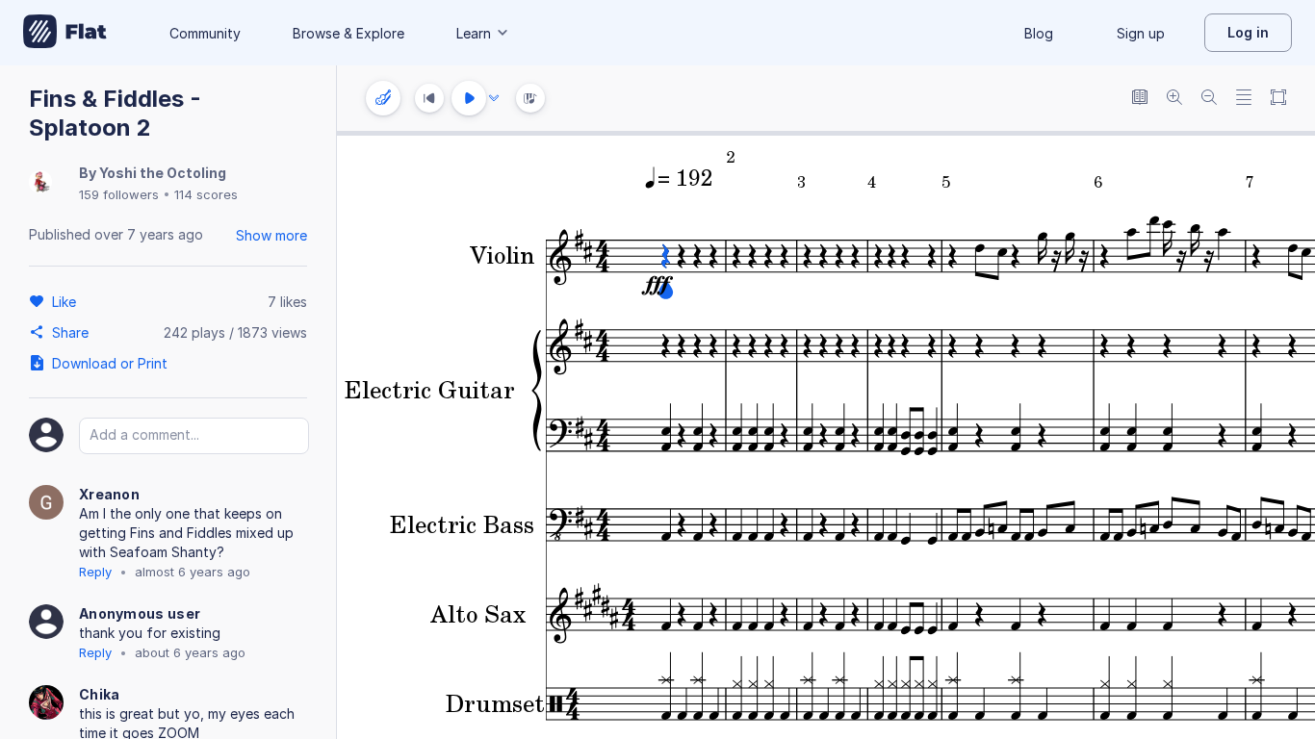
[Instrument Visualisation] (530, 98)
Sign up (1141, 33)
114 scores (206, 194)
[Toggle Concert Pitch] (1139, 98)
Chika (99, 694)
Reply (95, 571)
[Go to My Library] (65, 32)
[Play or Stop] (468, 98)
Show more (271, 235)
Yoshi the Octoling (162, 173)
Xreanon (109, 494)
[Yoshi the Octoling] (40, 183)
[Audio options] (494, 98)
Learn (473, 33)
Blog (1038, 33)
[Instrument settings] (383, 98)
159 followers (119, 194)
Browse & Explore (348, 33)
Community (205, 33)
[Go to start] (429, 98)
